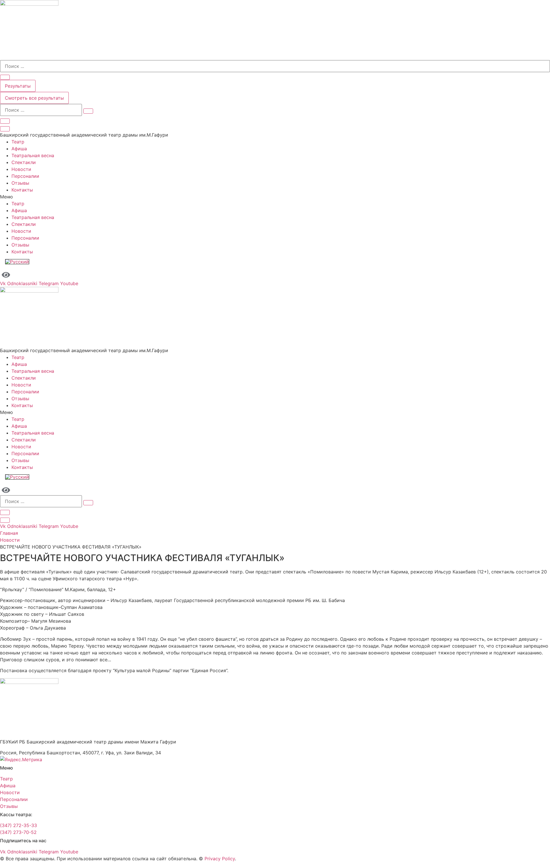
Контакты (22, 190)
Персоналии (25, 176)
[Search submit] (5, 77)
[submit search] (88, 111)
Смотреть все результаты (34, 98)
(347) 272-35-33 (18, 825)
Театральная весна (32, 155)
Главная (9, 533)
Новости (21, 169)
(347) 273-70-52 (18, 832)
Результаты (18, 86)
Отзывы (20, 183)
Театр (17, 142)
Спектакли (23, 162)
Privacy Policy (220, 858)
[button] (275, 196)
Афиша (19, 148)
